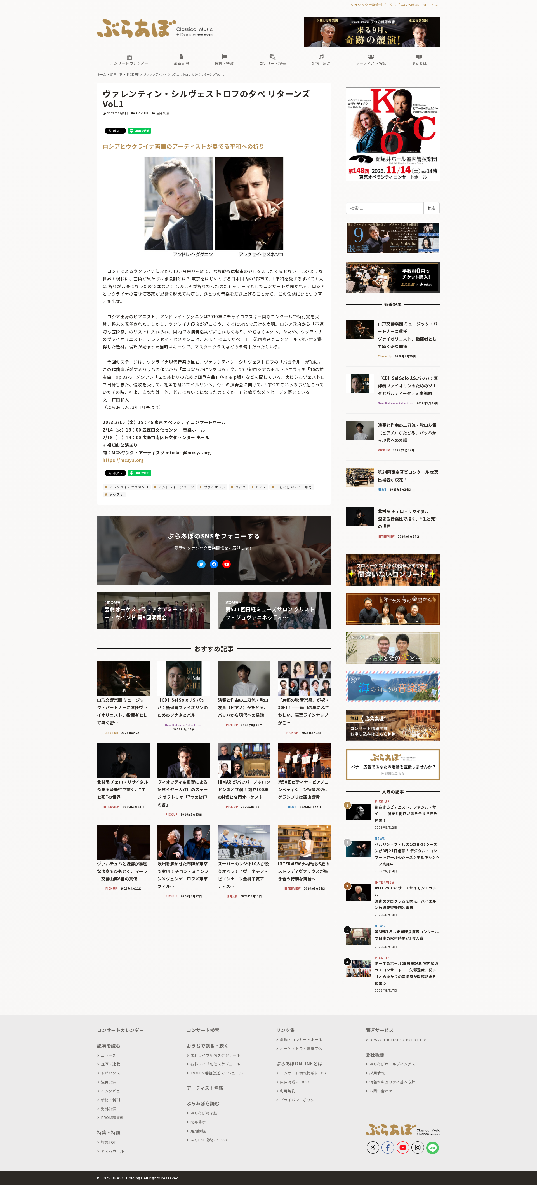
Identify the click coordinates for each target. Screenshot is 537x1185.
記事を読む (109, 1045)
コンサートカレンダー (120, 1030)
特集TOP (109, 1142)
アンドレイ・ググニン (175, 486)
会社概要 (375, 1054)
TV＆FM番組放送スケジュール (216, 1073)
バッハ (240, 486)
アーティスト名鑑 (205, 1088)
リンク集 (285, 1030)
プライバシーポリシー (299, 1099)
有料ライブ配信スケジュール (215, 1064)
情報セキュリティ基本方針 (392, 1082)
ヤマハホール (112, 1151)
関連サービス (380, 1030)
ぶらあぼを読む (203, 1103)
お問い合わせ (380, 1090)
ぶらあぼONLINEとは (299, 1063)
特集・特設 (109, 1132)
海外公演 (108, 1108)
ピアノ (260, 486)
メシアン (116, 494)
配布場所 (198, 1122)
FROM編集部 (112, 1117)
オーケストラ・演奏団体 (301, 1048)
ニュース (108, 1055)
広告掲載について (295, 1082)
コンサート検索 (203, 1030)
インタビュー (112, 1090)
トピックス (110, 1073)
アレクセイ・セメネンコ (128, 486)
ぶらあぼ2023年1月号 (293, 486)
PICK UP (142, 113)
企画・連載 (110, 1064)
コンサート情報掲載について (305, 1073)
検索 (431, 207)
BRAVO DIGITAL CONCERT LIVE (398, 1039)
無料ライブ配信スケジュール (215, 1055)
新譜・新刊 (110, 1099)
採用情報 (377, 1073)
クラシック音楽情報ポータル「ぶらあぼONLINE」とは (394, 4)
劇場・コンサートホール (301, 1039)
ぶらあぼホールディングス (392, 1064)
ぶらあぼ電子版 (203, 1113)
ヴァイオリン (214, 486)
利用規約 (287, 1090)
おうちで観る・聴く (208, 1045)
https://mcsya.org (123, 460)
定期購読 (198, 1131)
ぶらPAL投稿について (209, 1139)
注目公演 (162, 113)
